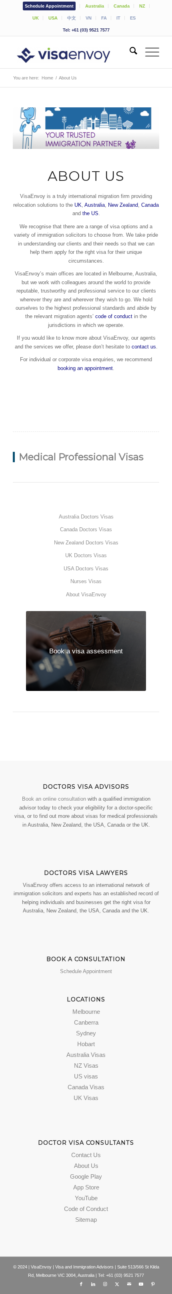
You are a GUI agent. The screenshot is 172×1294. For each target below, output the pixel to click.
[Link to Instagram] (105, 1284)
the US (90, 213)
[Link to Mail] (129, 1284)
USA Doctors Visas (86, 569)
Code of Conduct (86, 1208)
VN (89, 18)
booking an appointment (85, 368)
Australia (94, 6)
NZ (142, 6)
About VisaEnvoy (86, 595)
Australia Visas (86, 1054)
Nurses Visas (86, 581)
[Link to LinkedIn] (93, 1284)
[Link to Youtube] (141, 1284)
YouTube (86, 1198)
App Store (86, 1187)
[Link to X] (117, 1284)
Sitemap (86, 1219)
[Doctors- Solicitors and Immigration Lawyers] (71, 52)
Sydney (86, 1033)
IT (118, 18)
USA (53, 18)
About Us (86, 1165)
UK (35, 18)
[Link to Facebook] (81, 1284)
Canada (122, 6)
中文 (71, 18)
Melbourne (86, 1011)
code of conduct (113, 316)
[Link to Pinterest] (153, 1284)
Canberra (86, 1022)
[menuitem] (49, 6)
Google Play (86, 1176)
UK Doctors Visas (86, 555)
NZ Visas (86, 1065)
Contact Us (86, 1155)
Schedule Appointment (49, 6)
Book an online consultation (54, 799)
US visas (86, 1076)
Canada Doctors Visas (86, 529)
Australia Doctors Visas (86, 517)
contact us (144, 347)
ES (133, 18)
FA (104, 18)
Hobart (86, 1044)
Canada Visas (86, 1087)
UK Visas (86, 1097)
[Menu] (148, 52)
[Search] (129, 52)
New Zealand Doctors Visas (86, 543)
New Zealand (123, 205)
